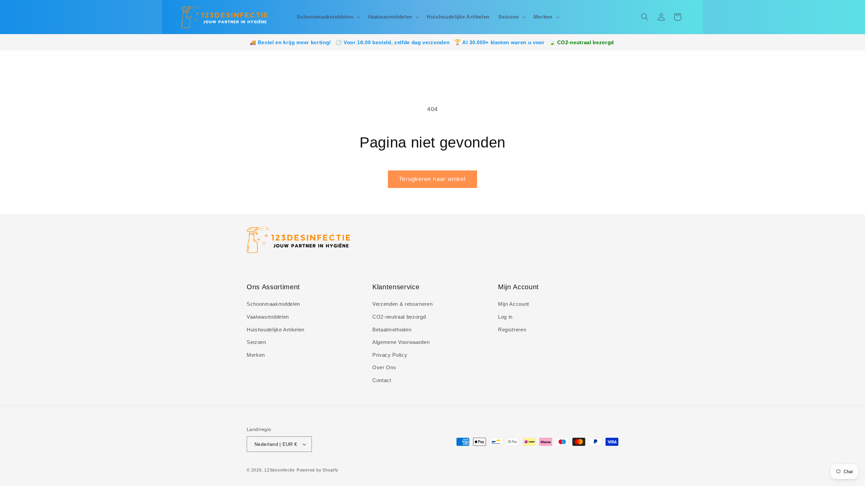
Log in (505, 317)
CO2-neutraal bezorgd (399, 317)
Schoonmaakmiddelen (273, 304)
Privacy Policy (389, 355)
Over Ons (384, 367)
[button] (327, 17)
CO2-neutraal (574, 42)
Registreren (512, 329)
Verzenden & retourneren (402, 304)
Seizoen (256, 342)
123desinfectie (279, 470)
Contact (381, 380)
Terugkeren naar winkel (432, 179)
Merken (256, 355)
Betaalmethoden (391, 329)
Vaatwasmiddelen (268, 317)
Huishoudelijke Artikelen (275, 329)
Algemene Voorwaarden (400, 342)
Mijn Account (513, 304)
